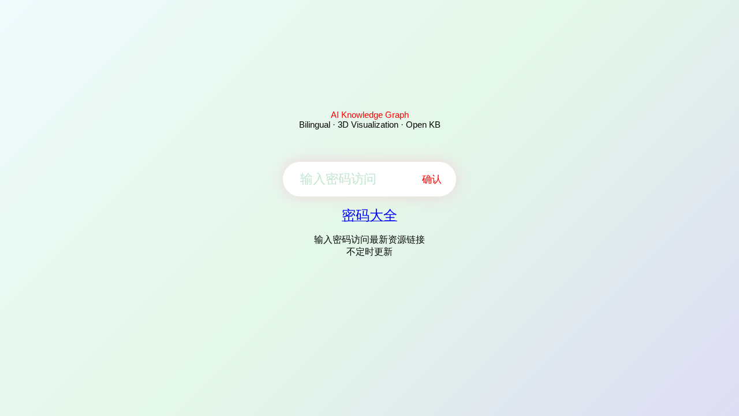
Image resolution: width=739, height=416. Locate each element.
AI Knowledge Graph (370, 115)
